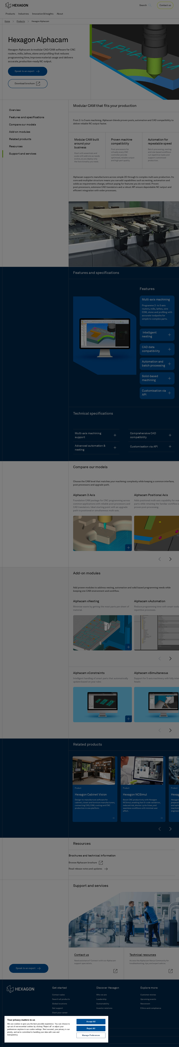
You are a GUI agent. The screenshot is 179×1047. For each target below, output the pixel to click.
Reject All (91, 1028)
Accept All (90, 1022)
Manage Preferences (91, 1035)
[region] (56, 1029)
